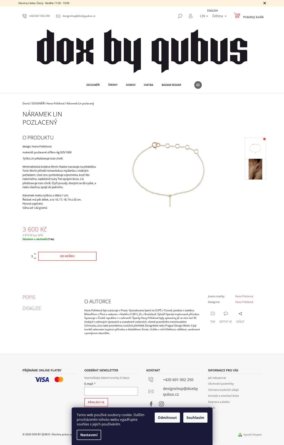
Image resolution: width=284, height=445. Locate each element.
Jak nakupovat (217, 378)
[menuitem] (93, 85)
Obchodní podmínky (221, 384)
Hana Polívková (244, 296)
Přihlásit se (96, 402)
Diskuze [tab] (31, 308)
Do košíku (67, 256)
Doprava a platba (219, 402)
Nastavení (89, 435)
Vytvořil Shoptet (252, 434)
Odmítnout (167, 417)
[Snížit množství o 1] (35, 258)
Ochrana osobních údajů (223, 390)
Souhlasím (195, 417)
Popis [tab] (28, 296)
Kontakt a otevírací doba (223, 396)
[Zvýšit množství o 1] (35, 254)
